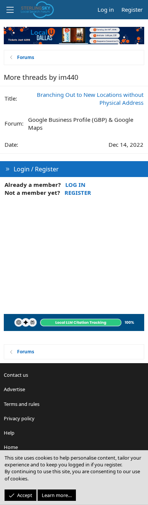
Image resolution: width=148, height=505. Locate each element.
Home (11, 447)
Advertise (14, 389)
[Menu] (10, 10)
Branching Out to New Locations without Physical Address (90, 98)
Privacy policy (19, 418)
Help (9, 432)
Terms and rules (21, 404)
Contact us (16, 374)
